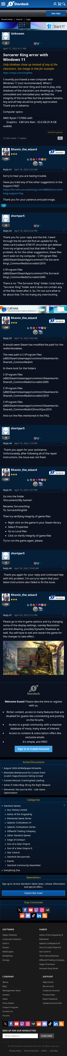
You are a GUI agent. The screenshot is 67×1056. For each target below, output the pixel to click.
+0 (6, 42)
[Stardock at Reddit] (22, 915)
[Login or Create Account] (55, 3)
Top (64, 169)
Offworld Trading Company (52, 960)
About (5, 982)
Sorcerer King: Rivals (48, 968)
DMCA (44, 1050)
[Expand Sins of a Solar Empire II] (5, 848)
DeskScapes (7, 951)
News (5, 998)
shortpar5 (18, 216)
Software (8, 929)
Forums (6, 1015)
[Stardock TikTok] (33, 915)
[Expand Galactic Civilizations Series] (5, 827)
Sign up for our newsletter (19, 1030)
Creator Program (10, 1007)
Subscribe (46, 1035)
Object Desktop (9, 934)
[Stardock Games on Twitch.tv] (36, 910)
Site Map (54, 1050)
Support (48, 976)
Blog (4, 986)
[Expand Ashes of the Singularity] (5, 814)
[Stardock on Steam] (47, 910)
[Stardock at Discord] (28, 915)
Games (43, 929)
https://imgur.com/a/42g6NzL (18, 72)
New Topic (56, 13)
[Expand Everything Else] (2, 870)
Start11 (5, 943)
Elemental (43, 939)
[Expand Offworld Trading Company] (5, 831)
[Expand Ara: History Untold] (5, 810)
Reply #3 (7, 338)
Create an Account (51, 990)
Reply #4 (7, 443)
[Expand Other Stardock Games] (5, 836)
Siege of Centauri (47, 964)
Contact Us (7, 1011)
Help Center (48, 982)
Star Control (44, 951)
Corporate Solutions (11, 939)
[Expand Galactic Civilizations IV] (5, 823)
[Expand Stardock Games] (2, 806)
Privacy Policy (15, 1050)
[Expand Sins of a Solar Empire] (5, 844)
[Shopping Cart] (59, 3)
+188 (6, 158)
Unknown (17, 33)
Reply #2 (7, 230)
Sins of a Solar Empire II (50, 947)
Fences (5, 947)
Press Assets (8, 1003)
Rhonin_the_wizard (24, 149)
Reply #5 (7, 489)
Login (28, 19)
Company (8, 976)
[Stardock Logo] (18, 4)
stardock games (55, 132)
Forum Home (7, 19)
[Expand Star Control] (5, 852)
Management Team (11, 990)
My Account (48, 986)
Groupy (6, 960)
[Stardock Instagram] (42, 910)
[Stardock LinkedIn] (39, 915)
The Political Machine (49, 955)
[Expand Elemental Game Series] (5, 818)
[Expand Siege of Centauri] (5, 840)
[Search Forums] (63, 3)
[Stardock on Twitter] (19, 910)
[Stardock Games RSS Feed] (45, 915)
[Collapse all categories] (64, 805)
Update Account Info (52, 1003)
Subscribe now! (33, 893)
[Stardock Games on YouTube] (31, 910)
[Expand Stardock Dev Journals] (5, 857)
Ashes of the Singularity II (51, 934)
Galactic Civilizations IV (49, 943)
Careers (6, 994)
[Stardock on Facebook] (25, 910)
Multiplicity (7, 955)
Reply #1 (7, 169)
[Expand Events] (5, 861)
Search (19, 19)
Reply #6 (7, 568)
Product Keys (49, 994)
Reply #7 (7, 615)
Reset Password (50, 998)
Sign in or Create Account (33, 749)
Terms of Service (31, 1050)
